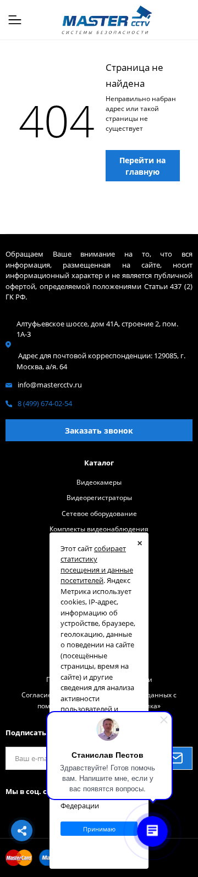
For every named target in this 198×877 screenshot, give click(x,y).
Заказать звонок (99, 430)
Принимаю (99, 829)
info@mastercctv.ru (50, 385)
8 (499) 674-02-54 (45, 403)
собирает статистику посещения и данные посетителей (97, 564)
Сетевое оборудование (99, 513)
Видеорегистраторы (99, 497)
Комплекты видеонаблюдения (99, 528)
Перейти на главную (142, 166)
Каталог (99, 463)
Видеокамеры (99, 482)
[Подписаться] (175, 758)
